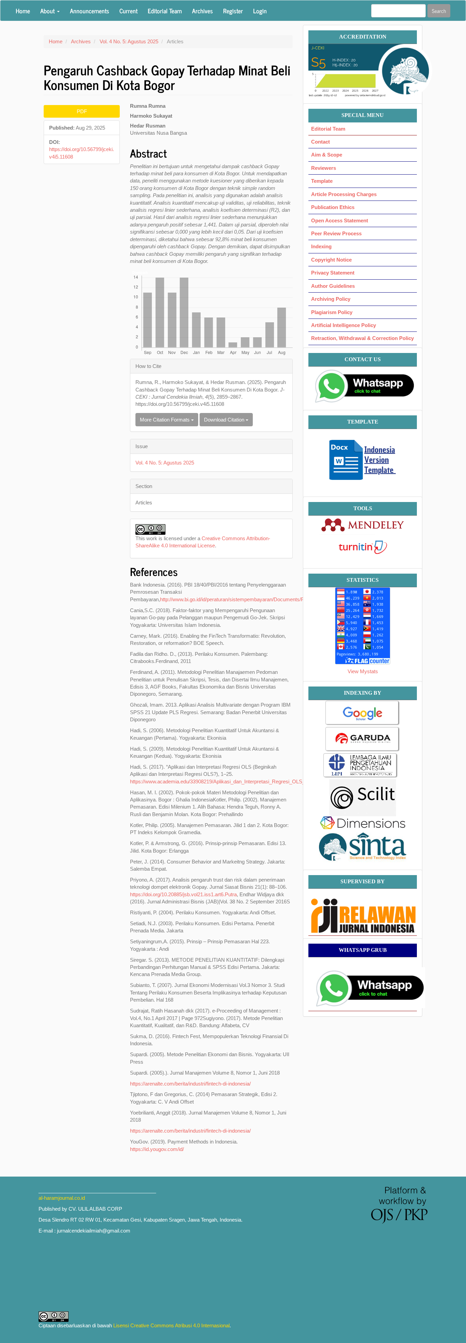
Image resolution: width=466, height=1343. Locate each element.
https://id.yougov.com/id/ (157, 1149)
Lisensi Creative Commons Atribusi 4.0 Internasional (171, 1325)
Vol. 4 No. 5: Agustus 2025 (129, 41)
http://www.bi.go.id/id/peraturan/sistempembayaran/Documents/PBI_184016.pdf (248, 599)
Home (23, 10)
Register (233, 10)
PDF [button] (82, 111)
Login (260, 10)
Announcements (89, 10)
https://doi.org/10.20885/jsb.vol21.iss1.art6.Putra (183, 894)
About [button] (48, 10)
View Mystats (363, 671)
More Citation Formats (165, 420)
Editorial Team (165, 10)
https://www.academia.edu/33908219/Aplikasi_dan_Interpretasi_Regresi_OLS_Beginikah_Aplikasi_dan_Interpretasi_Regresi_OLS (274, 781)
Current (128, 10)
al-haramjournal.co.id (62, 1198)
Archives (202, 10)
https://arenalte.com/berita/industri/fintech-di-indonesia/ (190, 1084)
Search (439, 10)
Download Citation (225, 420)
